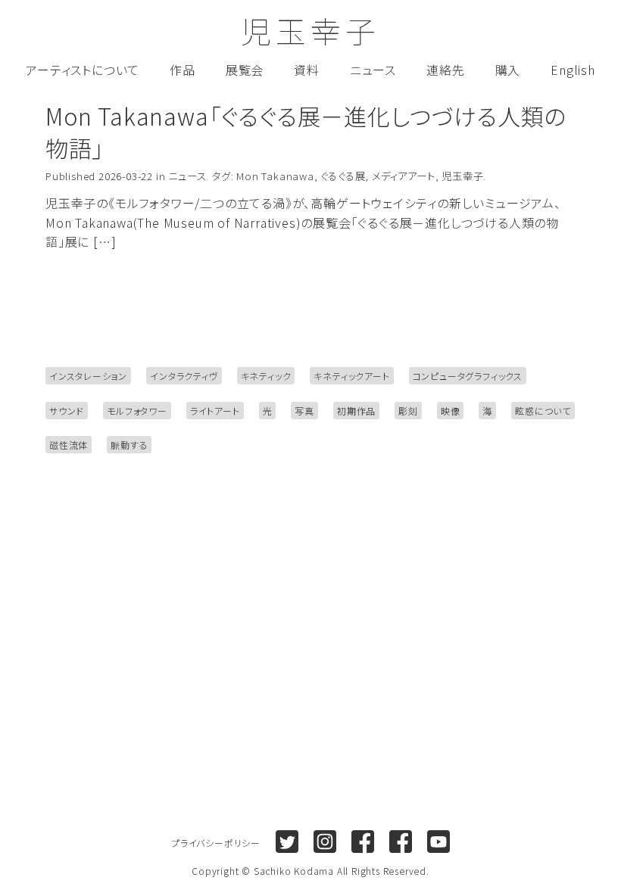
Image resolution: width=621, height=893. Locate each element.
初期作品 (356, 410)
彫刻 (408, 410)
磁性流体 (68, 444)
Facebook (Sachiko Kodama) (362, 841)
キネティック (266, 375)
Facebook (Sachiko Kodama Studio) (400, 841)
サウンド (66, 410)
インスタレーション (88, 375)
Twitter (287, 841)
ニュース (373, 70)
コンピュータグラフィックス (468, 375)
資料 (307, 70)
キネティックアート (351, 375)
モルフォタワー (137, 410)
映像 (450, 410)
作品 (182, 70)
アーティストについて (82, 70)
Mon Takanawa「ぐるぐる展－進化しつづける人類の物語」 (305, 131)
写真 (304, 410)
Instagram (325, 841)
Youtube (438, 841)
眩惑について (543, 410)
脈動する (129, 444)
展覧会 (245, 70)
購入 (508, 70)
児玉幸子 (310, 30)
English (573, 70)
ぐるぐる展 (342, 176)
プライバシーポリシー (216, 842)
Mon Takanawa (275, 176)
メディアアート (403, 176)
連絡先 (445, 70)
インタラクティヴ (183, 375)
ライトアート (215, 410)
